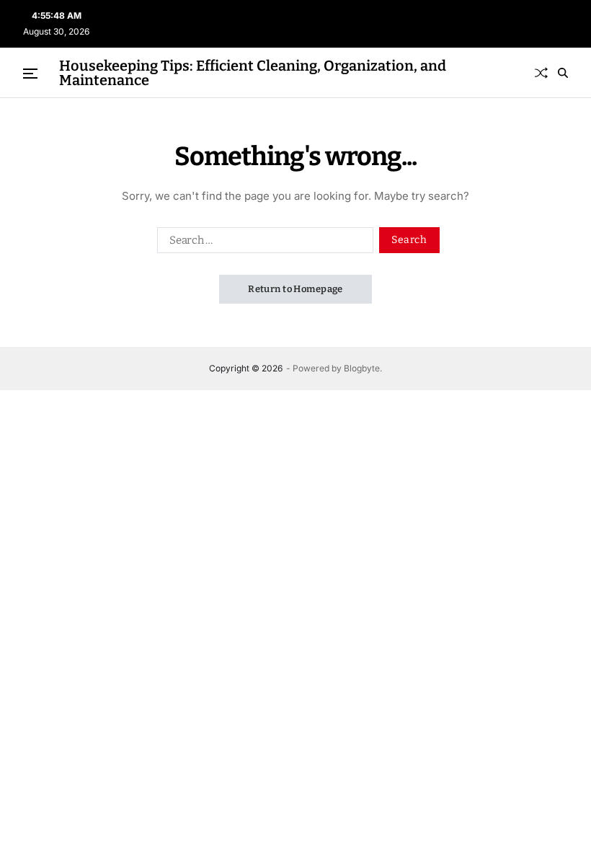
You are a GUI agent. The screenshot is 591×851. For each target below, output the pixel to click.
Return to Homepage (295, 288)
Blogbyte (362, 368)
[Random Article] (541, 72)
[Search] (563, 73)
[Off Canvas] (30, 74)
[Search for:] (262, 243)
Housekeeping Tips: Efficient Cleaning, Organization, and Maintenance (252, 72)
